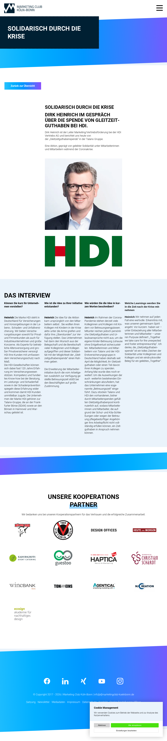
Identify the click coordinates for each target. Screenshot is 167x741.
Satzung (30, 702)
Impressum (73, 702)
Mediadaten (58, 702)
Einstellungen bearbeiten (126, 731)
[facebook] (47, 681)
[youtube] (102, 681)
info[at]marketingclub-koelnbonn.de (114, 694)
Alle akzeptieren (134, 725)
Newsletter (44, 702)
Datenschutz (89, 702)
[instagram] (120, 681)
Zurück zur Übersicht (23, 85)
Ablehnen (102, 725)
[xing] (83, 681)
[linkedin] (65, 681)
